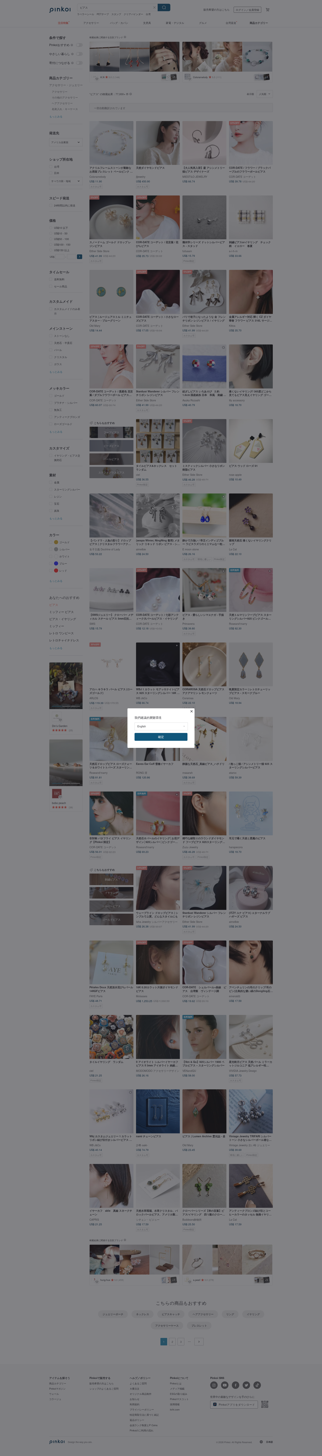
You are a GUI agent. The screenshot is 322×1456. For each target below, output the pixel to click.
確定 (161, 737)
